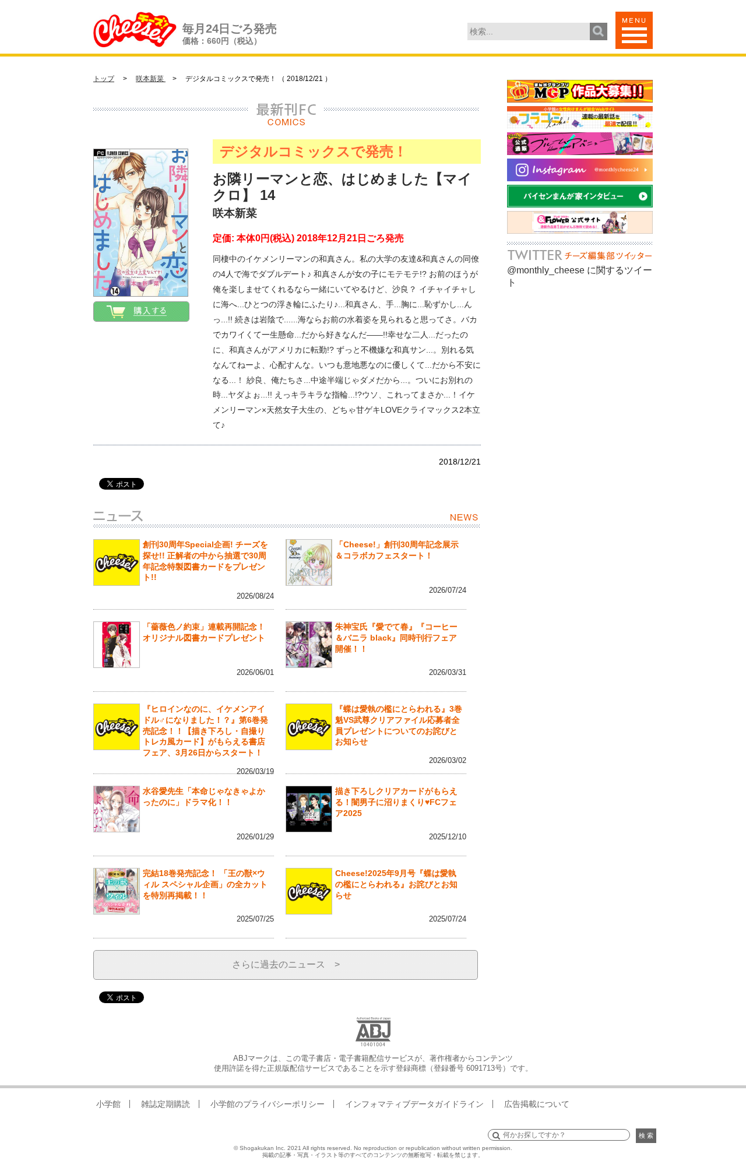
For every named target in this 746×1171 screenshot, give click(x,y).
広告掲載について (536, 1104)
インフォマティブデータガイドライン (414, 1104)
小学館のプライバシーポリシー (267, 1104)
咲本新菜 (151, 79)
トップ (103, 79)
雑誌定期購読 (165, 1104)
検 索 (646, 1135)
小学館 (108, 1104)
